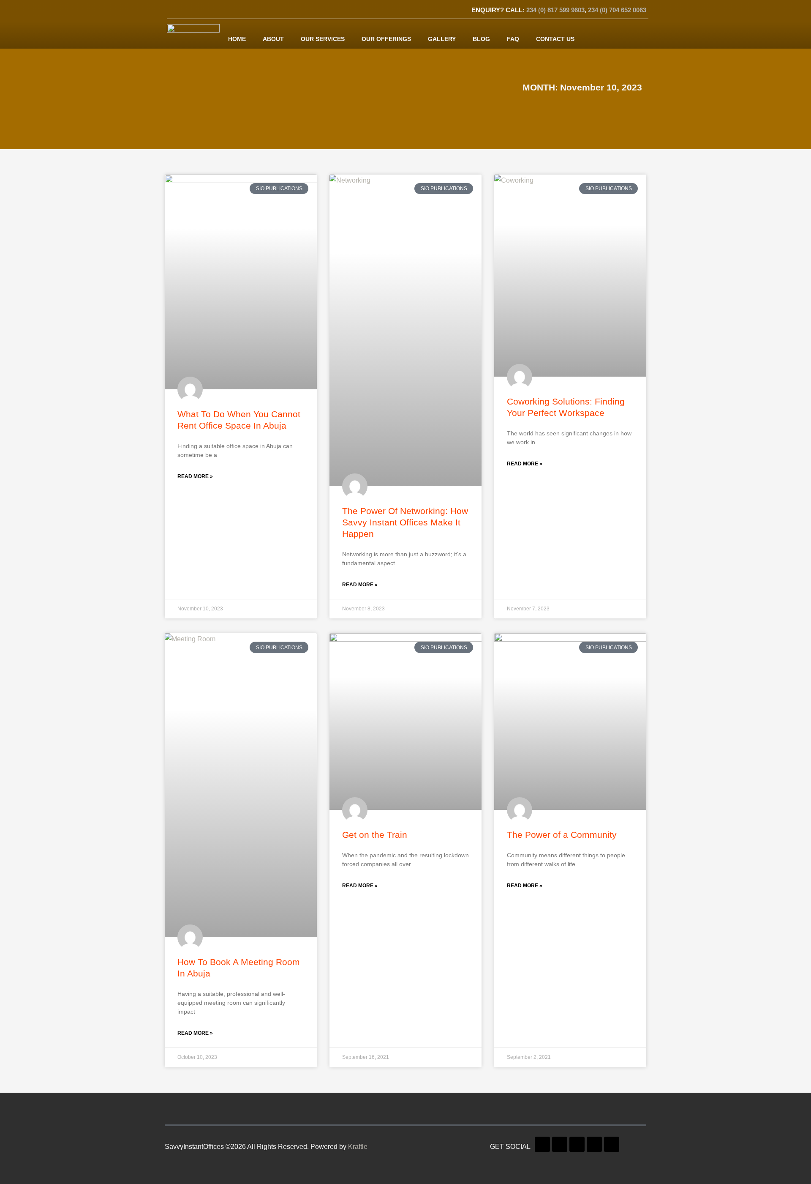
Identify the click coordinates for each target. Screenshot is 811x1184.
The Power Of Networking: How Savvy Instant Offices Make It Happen (405, 522)
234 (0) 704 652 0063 (617, 10)
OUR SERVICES (323, 39)
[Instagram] (234, 11)
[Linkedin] (219, 11)
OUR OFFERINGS (386, 39)
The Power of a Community (562, 834)
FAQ (513, 39)
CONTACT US (555, 39)
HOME (237, 39)
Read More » (195, 476)
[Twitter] (190, 11)
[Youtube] (205, 11)
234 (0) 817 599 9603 (555, 10)
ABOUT (273, 39)
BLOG (481, 39)
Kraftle (357, 1146)
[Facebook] (175, 11)
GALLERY (442, 39)
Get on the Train (374, 834)
